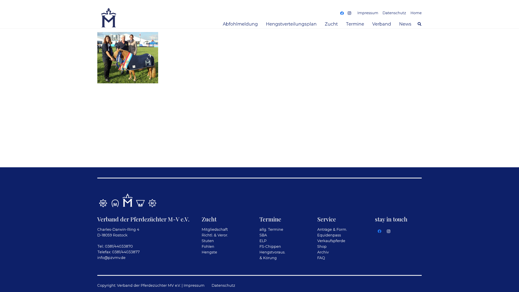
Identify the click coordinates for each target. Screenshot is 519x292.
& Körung (268, 258)
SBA (263, 235)
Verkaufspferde (331, 241)
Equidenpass (329, 235)
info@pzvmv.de (111, 258)
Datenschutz (223, 285)
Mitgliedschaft (215, 229)
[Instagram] (349, 13)
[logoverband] (109, 18)
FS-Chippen (270, 246)
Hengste (209, 252)
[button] (419, 24)
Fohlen (208, 246)
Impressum (194, 285)
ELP (263, 241)
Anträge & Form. (332, 229)
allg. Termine (271, 229)
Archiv (323, 252)
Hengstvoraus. (272, 252)
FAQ (321, 258)
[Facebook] (342, 13)
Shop (322, 246)
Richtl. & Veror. (215, 235)
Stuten (208, 241)
